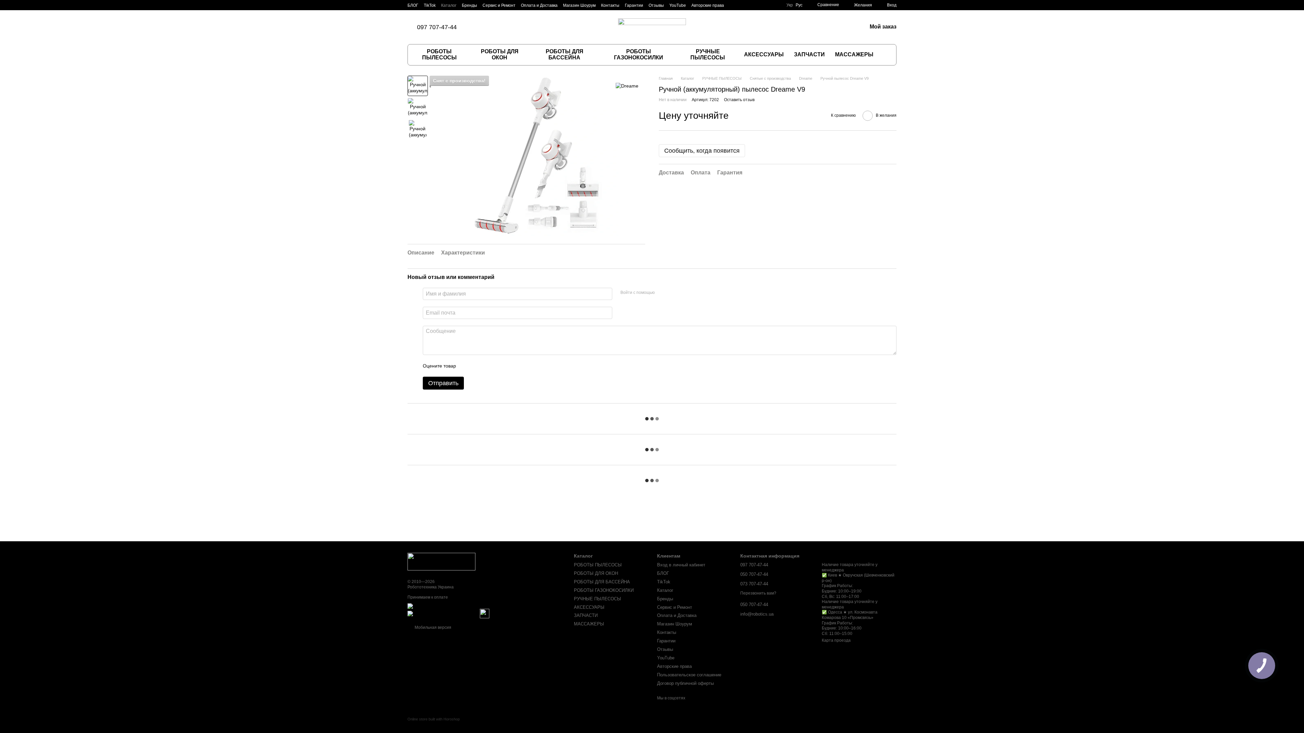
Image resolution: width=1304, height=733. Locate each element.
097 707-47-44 (437, 27)
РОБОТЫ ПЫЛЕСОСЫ (439, 54)
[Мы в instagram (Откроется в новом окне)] (496, 27)
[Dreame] (627, 86)
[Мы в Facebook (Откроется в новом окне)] (488, 27)
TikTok (430, 5)
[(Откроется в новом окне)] (484, 613)
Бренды (469, 5)
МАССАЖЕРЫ (854, 54)
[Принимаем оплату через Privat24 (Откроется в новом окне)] (443, 613)
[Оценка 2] (478, 366)
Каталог (448, 5)
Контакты (610, 5)
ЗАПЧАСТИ (809, 54)
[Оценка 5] (510, 366)
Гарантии (634, 5)
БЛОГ (413, 5)
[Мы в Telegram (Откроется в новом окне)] (512, 27)
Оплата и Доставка (539, 5)
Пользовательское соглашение (689, 674)
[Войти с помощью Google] (673, 293)
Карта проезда (836, 640)
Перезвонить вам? (758, 593)
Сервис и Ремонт (499, 5)
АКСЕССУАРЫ (764, 54)
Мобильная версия (432, 627)
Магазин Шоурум (579, 5)
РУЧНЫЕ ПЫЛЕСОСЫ (707, 54)
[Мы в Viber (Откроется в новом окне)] (504, 27)
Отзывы (656, 5)
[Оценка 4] (499, 366)
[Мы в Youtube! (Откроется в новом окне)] (520, 27)
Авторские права (707, 5)
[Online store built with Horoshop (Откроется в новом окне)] (434, 725)
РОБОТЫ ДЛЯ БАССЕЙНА (564, 54)
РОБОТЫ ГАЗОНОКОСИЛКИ (638, 54)
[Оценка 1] (467, 366)
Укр (789, 5)
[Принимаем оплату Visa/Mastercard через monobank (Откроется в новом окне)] (461, 606)
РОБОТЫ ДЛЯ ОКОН (500, 54)
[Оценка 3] (489, 366)
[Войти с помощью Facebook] (662, 293)
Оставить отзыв (739, 99)
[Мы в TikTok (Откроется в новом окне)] (480, 27)
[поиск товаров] (885, 54)
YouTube (677, 5)
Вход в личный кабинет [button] (681, 564)
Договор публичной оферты (685, 683)
